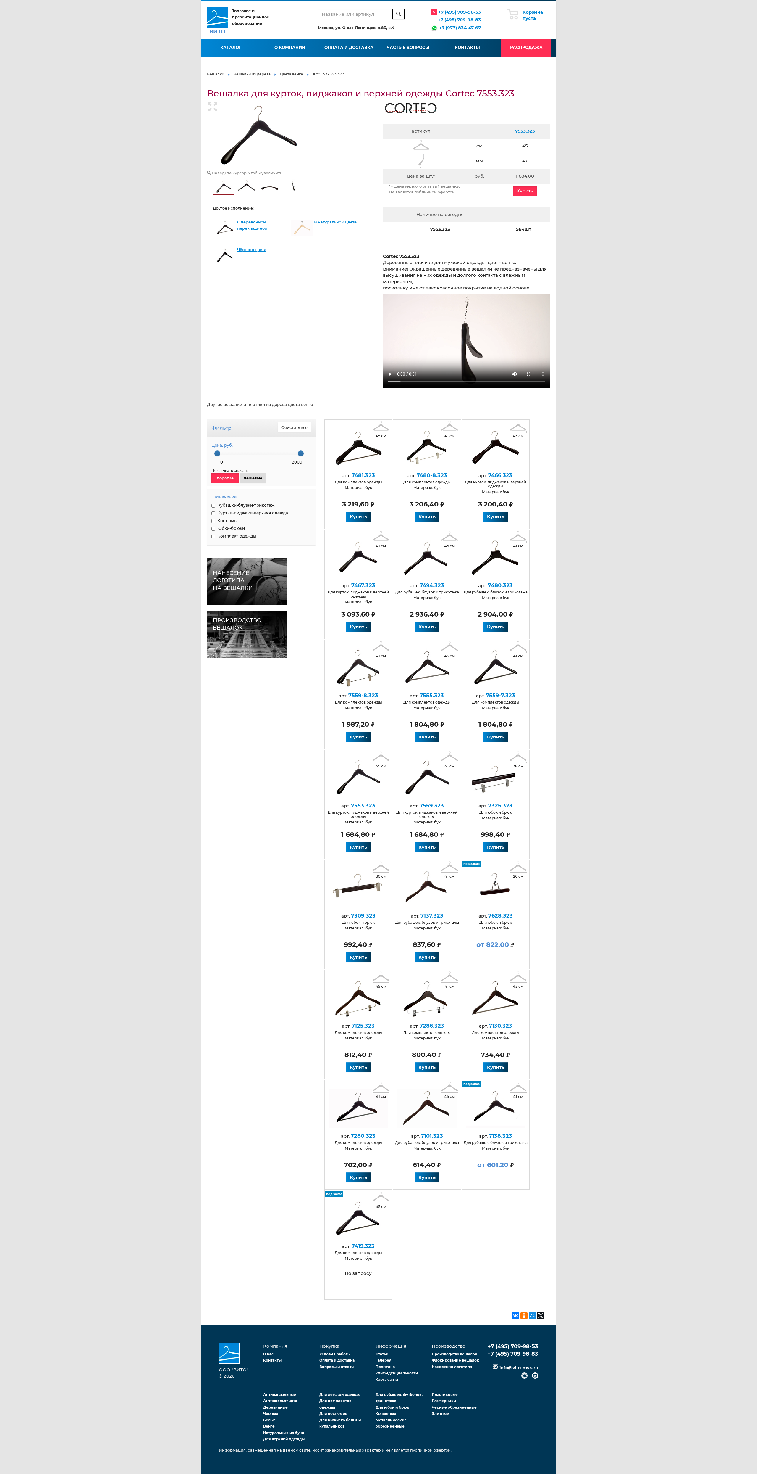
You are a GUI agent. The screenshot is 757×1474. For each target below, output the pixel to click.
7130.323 (500, 1026)
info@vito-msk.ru (518, 1367)
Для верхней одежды (284, 1439)
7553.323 (525, 131)
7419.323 (363, 1246)
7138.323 (500, 1136)
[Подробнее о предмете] (358, 447)
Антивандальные (279, 1394)
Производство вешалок (454, 1354)
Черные (270, 1413)
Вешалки (215, 74)
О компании (289, 47)
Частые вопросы (408, 47)
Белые (269, 1420)
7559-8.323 (363, 695)
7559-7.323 (500, 695)
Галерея (384, 1360)
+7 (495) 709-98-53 (459, 12)
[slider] (217, 453)
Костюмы (227, 520)
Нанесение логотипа (452, 1366)
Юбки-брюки (231, 528)
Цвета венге (291, 74)
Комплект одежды (236, 536)
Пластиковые (445, 1394)
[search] (398, 14)
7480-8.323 (432, 475)
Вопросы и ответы (336, 1366)
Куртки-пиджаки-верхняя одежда (252, 513)
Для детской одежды (339, 1394)
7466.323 (500, 475)
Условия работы (334, 1354)
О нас (268, 1354)
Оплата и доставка (348, 47)
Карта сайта (387, 1379)
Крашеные (386, 1413)
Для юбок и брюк (392, 1407)
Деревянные (275, 1407)
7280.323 (363, 1136)
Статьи (382, 1354)
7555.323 (432, 695)
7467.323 (363, 585)
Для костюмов (333, 1413)
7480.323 (500, 585)
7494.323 (432, 585)
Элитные (440, 1413)
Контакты (467, 47)
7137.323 (431, 916)
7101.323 (432, 1136)
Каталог (230, 47)
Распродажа (526, 47)
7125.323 (363, 1026)
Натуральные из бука (283, 1432)
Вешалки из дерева (252, 74)
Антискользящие (280, 1401)
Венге (269, 1426)
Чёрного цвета (251, 249)
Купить (525, 191)
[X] (540, 1315)
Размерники (444, 1401)
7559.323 (432, 805)
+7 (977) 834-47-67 (460, 27)
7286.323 (432, 1026)
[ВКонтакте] (515, 1315)
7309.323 (363, 916)
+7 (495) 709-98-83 (459, 19)
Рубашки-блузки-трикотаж (245, 505)
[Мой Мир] (532, 1315)
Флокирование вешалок (455, 1360)
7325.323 (500, 805)
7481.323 (363, 475)
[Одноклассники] (524, 1315)
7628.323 (500, 916)
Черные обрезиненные (454, 1407)
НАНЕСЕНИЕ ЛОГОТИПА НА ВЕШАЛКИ (233, 580)
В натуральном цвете (335, 222)
